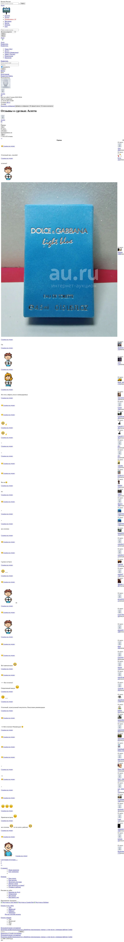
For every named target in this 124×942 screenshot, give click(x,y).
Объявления (13, 894)
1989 (119, 254)
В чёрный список (35, 106)
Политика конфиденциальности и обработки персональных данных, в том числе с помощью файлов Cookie (36, 929)
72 (118, 761)
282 (119, 150)
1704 (119, 701)
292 (119, 690)
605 (119, 731)
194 (119, 409)
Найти (3, 34)
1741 (119, 384)
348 (119, 632)
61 (118, 447)
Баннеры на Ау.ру (14, 892)
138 (119, 576)
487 (119, 586)
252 (119, 487)
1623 (119, 535)
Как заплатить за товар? (16, 885)
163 (119, 495)
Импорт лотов (13, 883)
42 (118, 616)
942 (119, 712)
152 (119, 467)
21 (118, 546)
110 (119, 669)
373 (119, 566)
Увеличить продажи (15, 882)
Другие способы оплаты (13, 914)
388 (119, 505)
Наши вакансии (14, 870)
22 (118, 679)
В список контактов (47, 106)
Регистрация (5, 74)
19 (118, 399)
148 (119, 801)
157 (119, 721)
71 (118, 771)
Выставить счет (14, 897)
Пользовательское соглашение (11, 928)
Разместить (4, 44)
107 (119, 781)
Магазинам (12, 895)
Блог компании (14, 871)
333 (119, 349)
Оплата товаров (6, 917)
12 (118, 821)
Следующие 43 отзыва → (9, 859)
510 (119, 792)
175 (119, 853)
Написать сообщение (8, 106)
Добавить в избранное (22, 106)
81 (118, 740)
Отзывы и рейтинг (15, 887)
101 (119, 160)
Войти (3, 71)
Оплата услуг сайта (7, 905)
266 (119, 648)
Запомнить (6, 67)
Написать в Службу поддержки (11, 933)
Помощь (3, 876)
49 (118, 418)
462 (119, 428)
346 (119, 831)
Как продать (13, 880)
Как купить (12, 878)
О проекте (4, 868)
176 (119, 364)
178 (119, 515)
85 (1, 95)
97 (118, 477)
